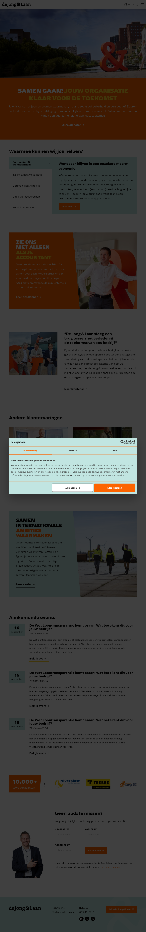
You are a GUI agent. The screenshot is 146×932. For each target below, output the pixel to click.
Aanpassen (71, 487)
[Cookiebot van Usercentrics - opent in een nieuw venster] (122, 442)
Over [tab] (115, 450)
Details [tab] (73, 450)
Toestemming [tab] (30, 450)
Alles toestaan (114, 487)
